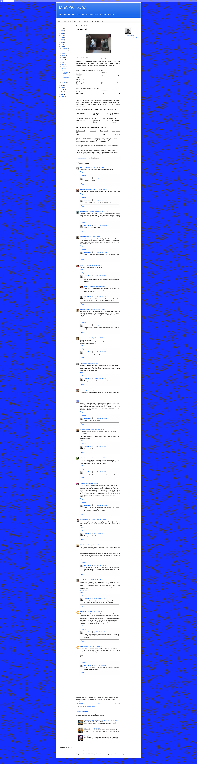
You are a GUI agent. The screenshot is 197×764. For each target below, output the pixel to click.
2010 (62, 96)
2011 (62, 94)
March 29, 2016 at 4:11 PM (95, 265)
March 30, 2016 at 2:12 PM (100, 378)
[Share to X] (95, 158)
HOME (60, 21)
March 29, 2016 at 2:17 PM (100, 178)
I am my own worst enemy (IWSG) (93, 728)
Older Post (117, 703)
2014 (62, 87)
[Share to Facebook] (96, 158)
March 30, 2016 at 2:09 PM (100, 325)
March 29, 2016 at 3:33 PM (93, 236)
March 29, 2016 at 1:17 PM (97, 167)
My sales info (65, 68)
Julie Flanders (84, 545)
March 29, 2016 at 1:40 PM (100, 189)
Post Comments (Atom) (89, 706)
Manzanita (83, 236)
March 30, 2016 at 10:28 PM (99, 286)
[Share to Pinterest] (98, 158)
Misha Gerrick (84, 265)
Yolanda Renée (84, 338)
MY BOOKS (77, 21)
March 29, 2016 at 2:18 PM (100, 200)
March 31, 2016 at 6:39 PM (100, 446)
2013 (62, 89)
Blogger (123, 754)
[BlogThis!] (93, 158)
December (65, 48)
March (63, 66)
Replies (84, 175)
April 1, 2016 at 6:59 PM (94, 545)
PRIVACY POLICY (97, 21)
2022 (62, 33)
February (64, 80)
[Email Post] (89, 158)
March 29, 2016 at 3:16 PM (101, 211)
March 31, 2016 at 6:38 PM (100, 418)
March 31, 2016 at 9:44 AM (92, 483)
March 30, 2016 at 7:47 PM (99, 458)
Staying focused (88, 736)
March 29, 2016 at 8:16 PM (100, 225)
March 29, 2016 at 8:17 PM (100, 252)
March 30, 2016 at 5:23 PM (97, 429)
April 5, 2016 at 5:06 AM (96, 611)
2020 (62, 37)
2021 (62, 35)
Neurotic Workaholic (85, 519)
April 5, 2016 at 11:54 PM (99, 632)
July (63, 57)
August (64, 55)
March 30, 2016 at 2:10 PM (100, 351)
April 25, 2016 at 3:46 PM (99, 665)
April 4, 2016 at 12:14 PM (95, 580)
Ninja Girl (82, 483)
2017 (62, 44)
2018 (62, 42)
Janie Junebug (84, 646)
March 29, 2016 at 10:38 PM (98, 309)
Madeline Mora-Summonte (87, 211)
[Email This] (92, 158)
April (63, 64)
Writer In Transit (84, 590)
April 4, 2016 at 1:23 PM (99, 598)
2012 (62, 92)
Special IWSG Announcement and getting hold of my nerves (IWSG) (101, 720)
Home (98, 703)
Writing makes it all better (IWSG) (66, 76)
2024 (62, 28)
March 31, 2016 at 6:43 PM (100, 505)
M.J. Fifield (83, 401)
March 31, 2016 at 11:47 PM (99, 519)
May (63, 62)
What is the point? (82, 711)
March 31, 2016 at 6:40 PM (100, 471)
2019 (62, 39)
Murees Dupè (87, 178)
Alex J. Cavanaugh (85, 167)
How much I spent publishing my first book (66, 72)
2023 (62, 30)
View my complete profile (131, 37)
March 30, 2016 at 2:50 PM (93, 401)
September (65, 53)
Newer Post (80, 703)
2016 (62, 46)
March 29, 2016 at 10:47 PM (96, 338)
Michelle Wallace (84, 580)
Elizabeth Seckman (85, 429)
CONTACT (86, 21)
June (63, 60)
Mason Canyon (84, 390)
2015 (62, 85)
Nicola (81, 363)
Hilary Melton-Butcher (86, 458)
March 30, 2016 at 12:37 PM (96, 390)
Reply (81, 172)
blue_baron (112, 754)
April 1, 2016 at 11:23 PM (99, 565)
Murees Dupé (72, 7)
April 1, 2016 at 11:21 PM (99, 533)
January (64, 82)
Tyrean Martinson (84, 611)
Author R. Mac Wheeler (86, 189)
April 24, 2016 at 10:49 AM (95, 646)
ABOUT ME (67, 21)
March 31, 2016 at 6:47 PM (100, 296)
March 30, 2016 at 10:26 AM (91, 363)
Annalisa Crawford (85, 309)
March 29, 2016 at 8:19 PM (100, 275)
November (65, 51)
